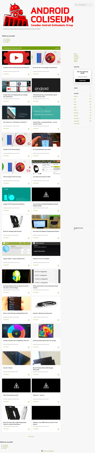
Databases (76, 57)
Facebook (7, 39)
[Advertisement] (66, 73)
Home (75, 53)
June (75, 101)
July (75, 99)
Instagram (7, 40)
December (76, 118)
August (75, 96)
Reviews (76, 55)
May (75, 104)
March (75, 110)
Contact (76, 60)
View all (57, 48)
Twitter (7, 42)
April (75, 107)
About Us (76, 58)
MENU (75, 61)
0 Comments (6, 73)
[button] (28, 74)
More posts (31, 436)
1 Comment (35, 210)
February (76, 113)
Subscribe (82, 80)
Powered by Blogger (48, 451)
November (76, 121)
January (76, 115)
